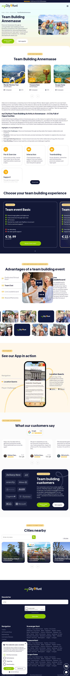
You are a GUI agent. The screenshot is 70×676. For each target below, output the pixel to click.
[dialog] (14, 658)
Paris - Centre (30, 634)
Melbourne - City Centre (33, 630)
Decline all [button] (20, 668)
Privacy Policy (35, 612)
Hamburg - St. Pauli (57, 634)
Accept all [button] (8, 668)
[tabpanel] (30, 225)
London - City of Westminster (35, 629)
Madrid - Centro (56, 630)
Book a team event (8, 41)
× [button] (25, 643)
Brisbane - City (57, 632)
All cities (66, 538)
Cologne (54, 637)
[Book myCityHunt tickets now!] (66, 666)
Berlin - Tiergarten (46, 630)
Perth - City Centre (40, 634)
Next (38, 96)
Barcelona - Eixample (45, 636)
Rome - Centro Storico (33, 632)
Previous (32, 96)
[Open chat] (66, 672)
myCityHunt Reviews (7, 637)
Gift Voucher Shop (7, 632)
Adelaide (59, 636)
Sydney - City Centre (49, 629)
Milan (54, 636)
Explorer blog (5, 634)
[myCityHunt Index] (11, 6)
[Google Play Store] (61, 389)
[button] (14, 672)
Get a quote (22, 41)
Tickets (4, 629)
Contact (4, 639)
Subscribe (35, 616)
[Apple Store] (52, 389)
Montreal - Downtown (33, 636)
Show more (35, 182)
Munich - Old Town (32, 637)
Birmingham (41, 637)
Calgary (48, 637)
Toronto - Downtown (46, 632)
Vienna (49, 634)
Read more (19, 651)
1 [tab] (35, 250)
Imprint (59, 675)
